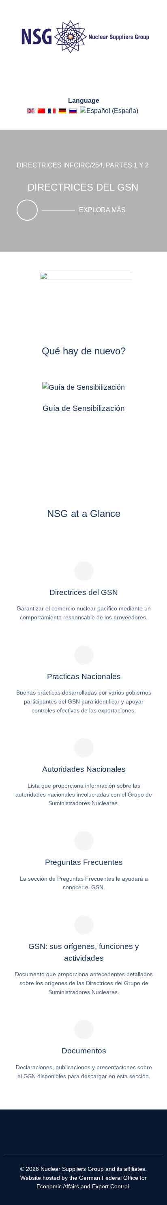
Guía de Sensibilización (84, 408)
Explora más (102, 209)
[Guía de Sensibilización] (83, 387)
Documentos (84, 1051)
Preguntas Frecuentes (84, 862)
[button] (91, 237)
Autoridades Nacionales (84, 769)
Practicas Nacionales (84, 676)
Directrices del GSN (83, 592)
